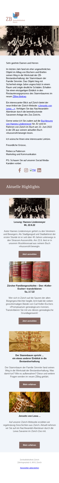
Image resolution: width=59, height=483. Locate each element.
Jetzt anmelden (29, 254)
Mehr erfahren (29, 384)
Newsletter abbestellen (29, 468)
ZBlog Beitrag (19, 96)
